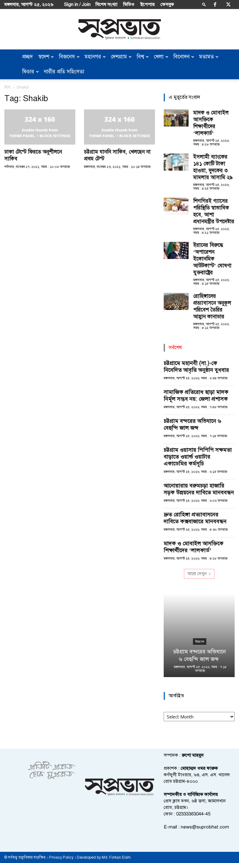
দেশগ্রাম (119, 56)
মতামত (206, 56)
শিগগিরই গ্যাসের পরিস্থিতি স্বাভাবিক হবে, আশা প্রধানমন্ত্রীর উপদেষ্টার (213, 211)
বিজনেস (67, 56)
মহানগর (93, 56)
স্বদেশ (43, 56)
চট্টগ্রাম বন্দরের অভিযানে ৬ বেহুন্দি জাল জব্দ (192, 424)
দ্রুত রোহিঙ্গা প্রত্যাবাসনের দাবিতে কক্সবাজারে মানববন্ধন (195, 518)
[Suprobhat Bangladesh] (119, 29)
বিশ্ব (140, 56)
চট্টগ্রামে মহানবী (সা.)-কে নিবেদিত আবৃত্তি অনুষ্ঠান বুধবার (196, 366)
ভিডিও (128, 4)
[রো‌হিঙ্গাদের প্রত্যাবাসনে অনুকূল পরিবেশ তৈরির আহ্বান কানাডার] (176, 301)
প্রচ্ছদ (27, 56)
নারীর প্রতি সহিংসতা (64, 71)
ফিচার (28, 71)
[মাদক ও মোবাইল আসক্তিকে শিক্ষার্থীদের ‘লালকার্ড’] (176, 118)
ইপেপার (147, 4)
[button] (204, 4)
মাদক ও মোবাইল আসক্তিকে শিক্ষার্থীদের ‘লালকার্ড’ (211, 122)
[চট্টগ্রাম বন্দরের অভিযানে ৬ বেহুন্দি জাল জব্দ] (199, 635)
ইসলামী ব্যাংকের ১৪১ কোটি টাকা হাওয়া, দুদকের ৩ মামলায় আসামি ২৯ (213, 167)
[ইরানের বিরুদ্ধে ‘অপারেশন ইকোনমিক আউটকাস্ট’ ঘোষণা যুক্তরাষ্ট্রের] (176, 250)
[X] (228, 4)
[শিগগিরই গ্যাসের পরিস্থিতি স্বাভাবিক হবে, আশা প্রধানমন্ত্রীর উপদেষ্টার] (176, 206)
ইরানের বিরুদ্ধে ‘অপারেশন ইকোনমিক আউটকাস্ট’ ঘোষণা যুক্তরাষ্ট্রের (212, 259)
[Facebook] (215, 4)
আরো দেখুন (197, 573)
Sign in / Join (77, 4)
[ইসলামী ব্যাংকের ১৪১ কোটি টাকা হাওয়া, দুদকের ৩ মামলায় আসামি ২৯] (176, 162)
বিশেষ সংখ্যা (106, 4)
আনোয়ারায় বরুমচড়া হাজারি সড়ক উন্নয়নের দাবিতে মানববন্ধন (199, 489)
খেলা (159, 56)
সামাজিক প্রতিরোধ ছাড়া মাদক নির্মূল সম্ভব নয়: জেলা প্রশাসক (196, 395)
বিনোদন (181, 56)
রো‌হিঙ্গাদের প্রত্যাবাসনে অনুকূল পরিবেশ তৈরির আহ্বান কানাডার (212, 306)
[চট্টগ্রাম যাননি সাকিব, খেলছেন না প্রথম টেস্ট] (119, 127)
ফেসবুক (167, 4)
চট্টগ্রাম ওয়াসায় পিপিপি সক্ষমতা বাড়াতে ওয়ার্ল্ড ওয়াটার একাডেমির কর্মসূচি (198, 456)
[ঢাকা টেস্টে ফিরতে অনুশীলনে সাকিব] (39, 127)
